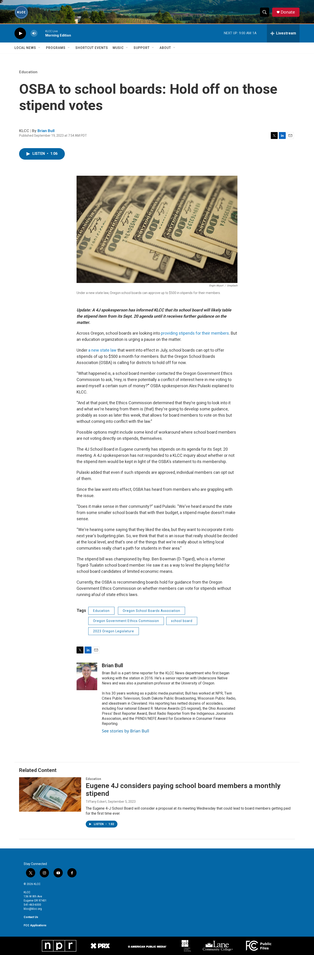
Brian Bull (45, 130)
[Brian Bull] (87, 676)
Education (28, 72)
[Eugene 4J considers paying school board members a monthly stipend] (50, 794)
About (165, 48)
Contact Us (31, 917)
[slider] (41, 33)
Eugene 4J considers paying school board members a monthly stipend (183, 790)
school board (181, 621)
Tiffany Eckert (96, 801)
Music (118, 48)
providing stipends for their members (195, 333)
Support (142, 48)
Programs (56, 48)
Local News (25, 48)
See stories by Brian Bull (125, 731)
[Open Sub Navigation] (39, 48)
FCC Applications (35, 925)
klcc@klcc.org (33, 908)
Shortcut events (91, 48)
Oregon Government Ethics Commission (126, 621)
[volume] (34, 33)
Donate (288, 12)
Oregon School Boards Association (151, 611)
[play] (20, 33)
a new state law (102, 350)
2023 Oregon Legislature (113, 631)
